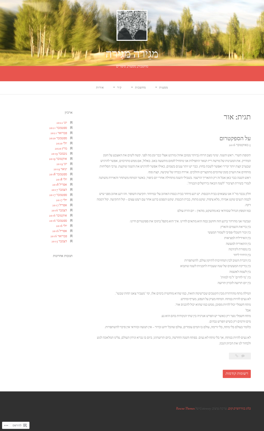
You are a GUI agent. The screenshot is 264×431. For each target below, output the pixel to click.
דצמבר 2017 (59, 190)
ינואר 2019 (60, 169)
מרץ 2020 (61, 148)
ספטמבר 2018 (58, 174)
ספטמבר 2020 (58, 138)
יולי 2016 (61, 226)
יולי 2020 (61, 143)
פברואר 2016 (58, 236)
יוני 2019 (61, 164)
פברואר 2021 (58, 133)
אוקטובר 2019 (58, 159)
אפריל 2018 (59, 185)
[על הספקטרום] (236, 356)
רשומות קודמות (237, 373)
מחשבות (140, 87)
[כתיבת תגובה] (242, 356)
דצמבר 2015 (59, 241)
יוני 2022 (61, 123)
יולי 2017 (61, 200)
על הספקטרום (235, 138)
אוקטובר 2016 (58, 215)
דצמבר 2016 (59, 210)
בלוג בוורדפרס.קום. (239, 408)
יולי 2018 (61, 179)
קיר (119, 87)
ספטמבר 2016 (58, 221)
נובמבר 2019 (59, 154)
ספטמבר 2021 (58, 128)
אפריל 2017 (59, 205)
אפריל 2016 (59, 231)
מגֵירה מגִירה (132, 54)
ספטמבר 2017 (58, 195)
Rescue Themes (185, 408)
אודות (100, 87)
